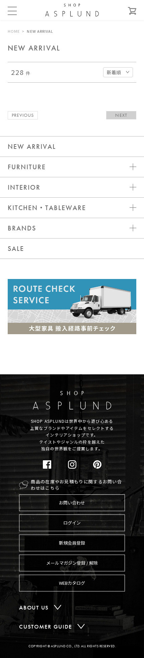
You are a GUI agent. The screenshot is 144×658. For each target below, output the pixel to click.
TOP (128, 381)
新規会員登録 (72, 543)
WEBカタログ (72, 583)
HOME (14, 31)
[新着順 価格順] (118, 71)
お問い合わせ (72, 502)
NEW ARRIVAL (32, 146)
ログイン (72, 523)
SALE (16, 248)
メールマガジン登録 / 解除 (72, 563)
